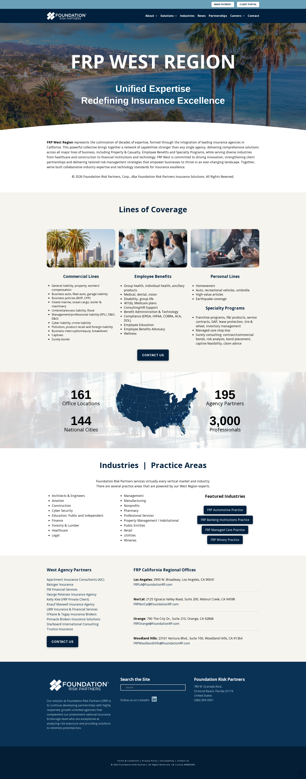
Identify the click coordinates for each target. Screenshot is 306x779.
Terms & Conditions (128, 760)
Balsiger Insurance (60, 584)
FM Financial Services (62, 589)
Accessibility (167, 760)
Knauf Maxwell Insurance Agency (71, 604)
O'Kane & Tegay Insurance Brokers (72, 614)
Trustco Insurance (60, 629)
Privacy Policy (150, 760)
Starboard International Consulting (73, 624)
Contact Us (183, 760)
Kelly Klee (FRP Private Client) (68, 599)
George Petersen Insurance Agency (72, 594)
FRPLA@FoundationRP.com (153, 584)
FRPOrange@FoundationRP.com (156, 623)
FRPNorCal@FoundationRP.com (156, 604)
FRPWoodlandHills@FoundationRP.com (162, 643)
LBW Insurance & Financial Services (72, 609)
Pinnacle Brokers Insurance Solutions (73, 619)
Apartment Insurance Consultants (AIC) (75, 579)
